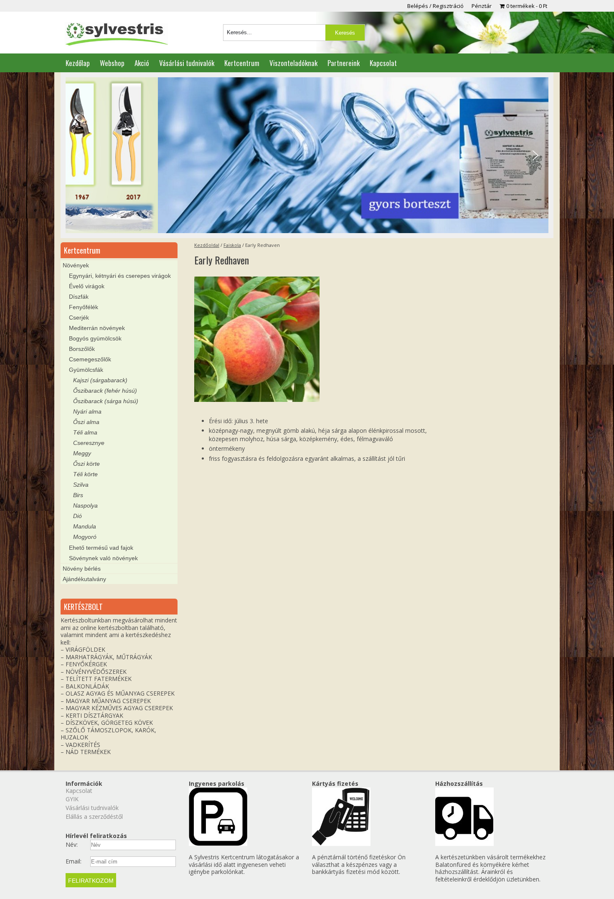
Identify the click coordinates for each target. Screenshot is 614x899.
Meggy (82, 453)
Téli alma (85, 432)
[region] (307, 155)
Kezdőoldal (206, 245)
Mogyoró (84, 536)
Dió (77, 516)
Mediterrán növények (97, 328)
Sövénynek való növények (103, 558)
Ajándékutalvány (84, 579)
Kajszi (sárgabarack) (100, 380)
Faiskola (232, 245)
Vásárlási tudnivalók (186, 63)
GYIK (72, 799)
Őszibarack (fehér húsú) (105, 390)
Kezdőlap (78, 63)
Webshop (112, 63)
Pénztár (482, 6)
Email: (73, 861)
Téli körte (85, 474)
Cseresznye (88, 442)
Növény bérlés (82, 568)
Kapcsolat (383, 63)
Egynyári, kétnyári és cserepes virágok (120, 275)
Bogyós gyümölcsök (95, 338)
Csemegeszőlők (90, 359)
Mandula (84, 526)
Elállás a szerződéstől (94, 816)
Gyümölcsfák (86, 369)
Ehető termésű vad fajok (101, 547)
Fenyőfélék (83, 307)
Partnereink (343, 63)
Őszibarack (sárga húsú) (105, 401)
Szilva (81, 484)
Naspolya (85, 505)
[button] (78, 155)
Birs (78, 495)
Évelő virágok (86, 286)
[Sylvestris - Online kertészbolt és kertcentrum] (116, 34)
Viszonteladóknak (293, 63)
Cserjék (79, 317)
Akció (141, 63)
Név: (72, 844)
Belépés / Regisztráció (435, 6)
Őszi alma (86, 422)
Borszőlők (82, 348)
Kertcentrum (241, 63)
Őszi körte (86, 463)
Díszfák (79, 296)
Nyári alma (87, 411)
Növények (76, 265)
